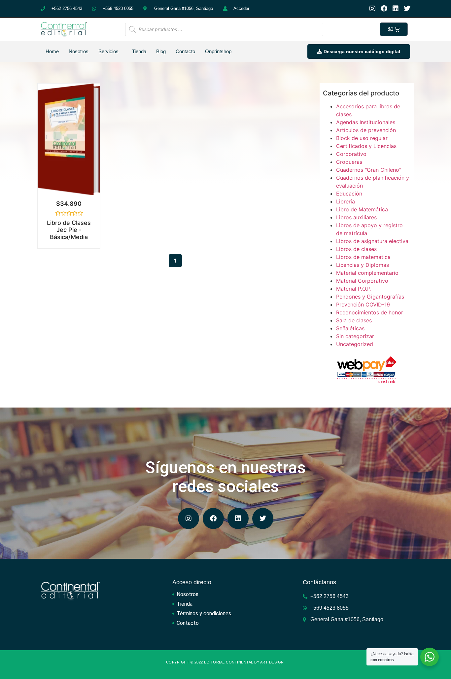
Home (52, 51)
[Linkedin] (395, 8)
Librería (345, 201)
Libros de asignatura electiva (372, 241)
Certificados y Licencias (366, 146)
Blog (161, 51)
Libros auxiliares (356, 217)
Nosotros (78, 51)
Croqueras (349, 162)
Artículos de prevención (366, 130)
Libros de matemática (363, 257)
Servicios (108, 51)
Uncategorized (354, 344)
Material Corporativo (362, 280)
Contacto (185, 51)
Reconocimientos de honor (369, 312)
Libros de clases (356, 249)
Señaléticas (350, 328)
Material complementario (367, 272)
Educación (349, 193)
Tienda (139, 51)
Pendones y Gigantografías (370, 296)
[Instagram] (372, 8)
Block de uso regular (362, 138)
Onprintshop (218, 51)
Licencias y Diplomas (362, 265)
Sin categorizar (355, 336)
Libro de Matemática (362, 209)
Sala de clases (354, 320)
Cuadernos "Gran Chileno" (368, 169)
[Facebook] (384, 8)
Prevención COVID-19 (363, 304)
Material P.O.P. (353, 288)
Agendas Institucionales (365, 122)
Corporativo (351, 154)
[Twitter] (407, 8)
